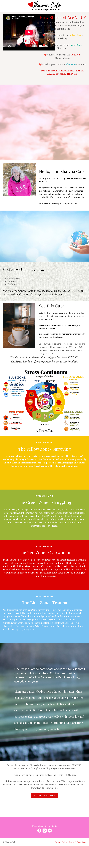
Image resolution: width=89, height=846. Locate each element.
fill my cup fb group (44, 796)
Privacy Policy (61, 842)
